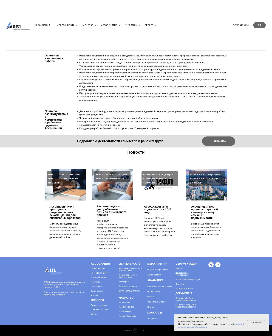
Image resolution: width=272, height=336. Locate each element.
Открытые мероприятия (158, 270)
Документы (180, 284)
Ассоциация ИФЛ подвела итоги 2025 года (157, 209)
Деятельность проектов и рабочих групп (130, 269)
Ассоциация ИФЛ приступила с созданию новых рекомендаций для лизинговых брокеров (65, 212)
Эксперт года (153, 318)
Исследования (153, 291)
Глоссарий (124, 282)
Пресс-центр (96, 287)
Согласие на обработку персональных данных (186, 306)
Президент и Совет (99, 273)
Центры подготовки (184, 289)
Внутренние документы (129, 291)
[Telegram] (211, 266)
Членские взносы (127, 307)
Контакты (95, 296)
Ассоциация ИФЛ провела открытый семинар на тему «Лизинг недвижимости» (204, 212)
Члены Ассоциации (127, 316)
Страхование (125, 312)
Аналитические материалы (159, 286)
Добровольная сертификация (182, 274)
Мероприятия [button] (109, 25)
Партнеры (95, 282)
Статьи (150, 307)
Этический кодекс (99, 277)
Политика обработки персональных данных (186, 299)
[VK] (218, 266)
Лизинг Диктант (154, 275)
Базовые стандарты (128, 286)
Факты (94, 314)
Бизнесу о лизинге (99, 305)
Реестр (179, 268)
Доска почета (97, 291)
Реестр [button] (149, 25)
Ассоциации (99, 268)
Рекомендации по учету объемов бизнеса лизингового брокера (112, 211)
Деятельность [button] (66, 25)
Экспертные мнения (156, 302)
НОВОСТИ (97, 300)
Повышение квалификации (188, 280)
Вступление (124, 302)
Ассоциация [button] (43, 25)
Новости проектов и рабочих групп (128, 276)
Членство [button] (88, 25)
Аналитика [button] (131, 25)
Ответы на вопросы (100, 310)
